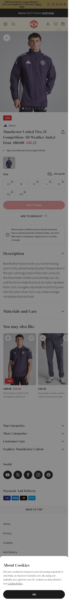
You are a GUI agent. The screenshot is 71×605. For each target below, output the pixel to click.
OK (34, 594)
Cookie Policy (15, 583)
